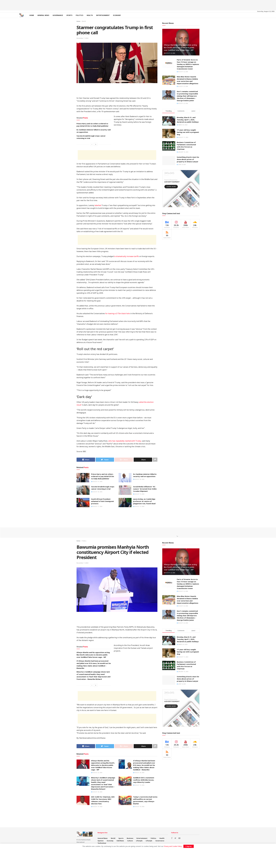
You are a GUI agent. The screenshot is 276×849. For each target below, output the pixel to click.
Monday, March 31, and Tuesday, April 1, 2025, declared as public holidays (188, 119)
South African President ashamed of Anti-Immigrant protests (102, 501)
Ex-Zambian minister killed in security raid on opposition (144, 475)
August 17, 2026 (97, 506)
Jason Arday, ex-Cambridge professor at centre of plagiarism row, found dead (144, 501)
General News (43, 15)
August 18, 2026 (139, 806)
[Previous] (91, 144)
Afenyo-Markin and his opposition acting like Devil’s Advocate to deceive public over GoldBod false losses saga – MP (180, 47)
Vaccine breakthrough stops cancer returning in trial (102, 488)
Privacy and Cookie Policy (173, 846)
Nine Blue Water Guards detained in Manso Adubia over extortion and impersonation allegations (187, 80)
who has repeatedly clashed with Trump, (124, 441)
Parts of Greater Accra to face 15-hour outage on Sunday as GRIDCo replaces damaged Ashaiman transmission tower (188, 64)
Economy (117, 15)
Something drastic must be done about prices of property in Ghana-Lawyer (188, 159)
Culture (130, 841)
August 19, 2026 (139, 494)
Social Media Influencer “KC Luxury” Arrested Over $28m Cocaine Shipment (145, 489)
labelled (98, 205)
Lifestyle (139, 841)
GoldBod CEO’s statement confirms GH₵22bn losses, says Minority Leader (143, 780)
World (84, 21)
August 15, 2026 (139, 506)
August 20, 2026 (139, 479)
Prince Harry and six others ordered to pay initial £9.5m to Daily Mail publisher (102, 476)
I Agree (189, 846)
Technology (102, 843)
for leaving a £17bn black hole (117, 313)
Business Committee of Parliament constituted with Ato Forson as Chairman (186, 145)
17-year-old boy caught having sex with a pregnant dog (188, 132)
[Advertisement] (138, 5)
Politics (79, 15)
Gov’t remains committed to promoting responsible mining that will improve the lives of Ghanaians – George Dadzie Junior (187, 96)
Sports (69, 15)
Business (130, 838)
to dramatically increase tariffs (126, 256)
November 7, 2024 (82, 38)
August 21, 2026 (97, 481)
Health (90, 15)
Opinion (101, 841)
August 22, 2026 (170, 53)
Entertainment (103, 15)
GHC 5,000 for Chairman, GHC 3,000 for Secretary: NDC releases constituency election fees (103, 800)
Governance (58, 15)
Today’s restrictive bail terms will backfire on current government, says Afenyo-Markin (145, 800)
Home (31, 15)
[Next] (95, 144)
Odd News (120, 841)
